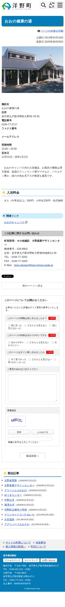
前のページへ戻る (32, 285)
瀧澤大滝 (9, 504)
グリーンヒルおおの (15, 490)
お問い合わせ (48, 560)
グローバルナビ (59, 5)
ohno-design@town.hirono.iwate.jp (33, 265)
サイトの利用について (18, 542)
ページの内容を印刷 (52, 31)
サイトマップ (31, 560)
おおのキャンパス (14, 222)
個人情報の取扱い (16, 546)
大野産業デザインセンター (19, 485)
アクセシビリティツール (51, 5)
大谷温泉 (9, 519)
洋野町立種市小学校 (15, 509)
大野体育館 (10, 480)
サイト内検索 (43, 5)
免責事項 (41, 542)
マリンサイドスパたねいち (19, 514)
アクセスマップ (12, 560)
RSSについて (38, 546)
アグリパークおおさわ (17, 524)
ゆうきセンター (13, 495)
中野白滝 (9, 500)
